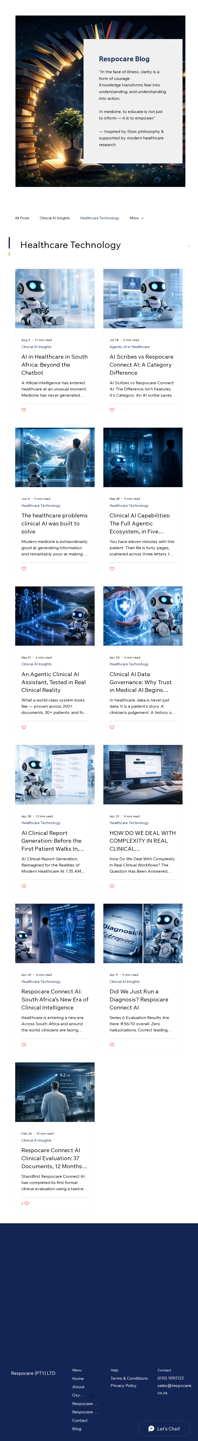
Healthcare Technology (99, 218)
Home (78, 1378)
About (78, 1386)
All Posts (22, 218)
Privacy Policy (124, 1385)
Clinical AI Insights (55, 218)
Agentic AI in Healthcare (130, 346)
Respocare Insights (86, 1403)
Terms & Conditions (129, 1378)
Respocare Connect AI (86, 1411)
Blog (76, 1428)
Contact (80, 1420)
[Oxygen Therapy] (93, 1395)
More (134, 218)
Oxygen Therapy (79, 1395)
